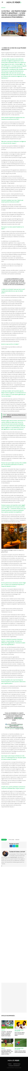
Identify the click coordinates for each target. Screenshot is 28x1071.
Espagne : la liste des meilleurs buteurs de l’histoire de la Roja (20, 1051)
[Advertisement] (14, 42)
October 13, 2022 (19, 728)
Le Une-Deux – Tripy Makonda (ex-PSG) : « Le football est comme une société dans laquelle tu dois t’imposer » (6, 1033)
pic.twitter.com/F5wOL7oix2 (14, 727)
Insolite (3, 7)
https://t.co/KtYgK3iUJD (15, 724)
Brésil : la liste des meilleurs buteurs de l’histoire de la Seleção (20, 1034)
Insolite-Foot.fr (13, 857)
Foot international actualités (19, 1030)
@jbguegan (18, 717)
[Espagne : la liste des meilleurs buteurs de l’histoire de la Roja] (21, 1043)
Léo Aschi (22, 852)
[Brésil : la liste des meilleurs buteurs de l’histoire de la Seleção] (21, 1024)
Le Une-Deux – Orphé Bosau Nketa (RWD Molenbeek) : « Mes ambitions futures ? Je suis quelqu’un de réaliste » (7, 1052)
